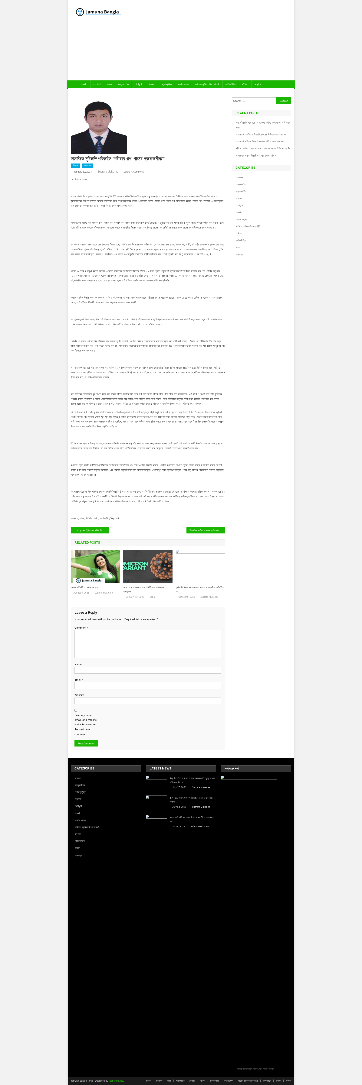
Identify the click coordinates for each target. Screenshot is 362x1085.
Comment (81, 627)
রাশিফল (245, 84)
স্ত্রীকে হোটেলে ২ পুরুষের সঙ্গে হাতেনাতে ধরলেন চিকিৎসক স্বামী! (263, 148)
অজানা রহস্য (183, 84)
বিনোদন (151, 84)
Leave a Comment (134, 171)
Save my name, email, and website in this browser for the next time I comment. (85, 725)
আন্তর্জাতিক (123, 84)
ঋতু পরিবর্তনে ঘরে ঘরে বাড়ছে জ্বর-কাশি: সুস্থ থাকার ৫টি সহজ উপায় (263, 125)
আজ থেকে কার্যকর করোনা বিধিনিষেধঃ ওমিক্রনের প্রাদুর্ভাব (143, 589)
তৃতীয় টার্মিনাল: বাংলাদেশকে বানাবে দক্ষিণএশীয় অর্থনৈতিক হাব (200, 589)
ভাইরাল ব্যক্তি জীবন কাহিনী (207, 84)
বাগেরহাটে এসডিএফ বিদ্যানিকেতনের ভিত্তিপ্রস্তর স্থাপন (261, 134)
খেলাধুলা (138, 84)
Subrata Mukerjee (107, 171)
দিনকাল (84, 84)
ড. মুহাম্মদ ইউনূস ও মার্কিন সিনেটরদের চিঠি (93, 530)
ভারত (109, 84)
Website (79, 694)
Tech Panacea (116, 1081)
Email (78, 679)
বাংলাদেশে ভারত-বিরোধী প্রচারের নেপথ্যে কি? (256, 155)
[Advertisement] (181, 52)
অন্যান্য (257, 84)
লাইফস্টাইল (230, 84)
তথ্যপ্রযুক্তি (166, 84)
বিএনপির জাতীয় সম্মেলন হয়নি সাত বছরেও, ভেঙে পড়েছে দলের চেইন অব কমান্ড (207, 530)
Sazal (152, 597)
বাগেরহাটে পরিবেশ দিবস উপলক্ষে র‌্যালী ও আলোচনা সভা (260, 141)
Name (78, 664)
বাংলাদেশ (97, 84)
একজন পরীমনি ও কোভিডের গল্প (84, 587)
